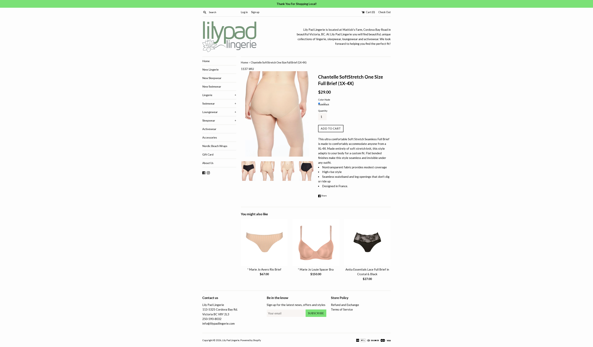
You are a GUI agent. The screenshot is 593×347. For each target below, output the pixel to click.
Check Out (384, 12)
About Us (207, 163)
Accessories (209, 137)
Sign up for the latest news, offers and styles (296, 305)
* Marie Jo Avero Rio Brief (264, 269)
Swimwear (219, 103)
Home (206, 61)
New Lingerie (210, 69)
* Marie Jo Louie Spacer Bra (316, 269)
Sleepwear (219, 120)
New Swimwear (211, 86)
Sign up (255, 12)
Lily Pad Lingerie (230, 340)
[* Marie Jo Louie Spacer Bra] (315, 242)
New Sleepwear (211, 78)
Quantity (322, 110)
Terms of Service (342, 309)
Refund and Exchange (345, 305)
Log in (244, 12)
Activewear (209, 129)
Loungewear (219, 112)
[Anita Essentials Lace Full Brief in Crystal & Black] (367, 242)
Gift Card (207, 154)
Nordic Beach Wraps (214, 146)
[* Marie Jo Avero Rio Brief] (264, 242)
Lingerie (219, 95)
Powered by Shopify (250, 340)
